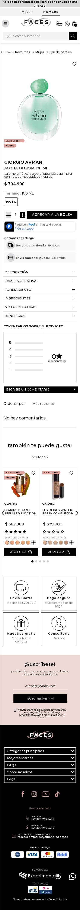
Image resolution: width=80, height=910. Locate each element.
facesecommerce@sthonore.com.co (42, 836)
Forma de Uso (40, 289)
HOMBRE (50, 11)
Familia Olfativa (40, 281)
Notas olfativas (40, 307)
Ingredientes (40, 298)
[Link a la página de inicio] (6, 52)
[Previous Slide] (3, 513)
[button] (11, 201)
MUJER (27, 11)
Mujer (39, 52)
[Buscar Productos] (73, 35)
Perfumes (22, 52)
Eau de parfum (60, 52)
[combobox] (40, 36)
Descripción (40, 272)
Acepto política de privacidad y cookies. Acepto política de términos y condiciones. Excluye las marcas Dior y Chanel (42, 713)
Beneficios (40, 316)
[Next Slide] (76, 513)
